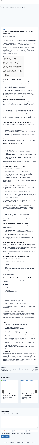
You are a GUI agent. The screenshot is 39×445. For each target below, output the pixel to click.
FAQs (6, 74)
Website (28, 430)
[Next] (36, 391)
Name (3, 430)
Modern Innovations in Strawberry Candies (12, 67)
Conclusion (7, 75)
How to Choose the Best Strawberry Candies (13, 70)
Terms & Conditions (25, 442)
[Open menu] (37, 2)
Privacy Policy (12, 442)
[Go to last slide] (3, 391)
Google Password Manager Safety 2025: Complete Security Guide (9, 369)
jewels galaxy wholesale (8, 36)
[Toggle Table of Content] (22, 57)
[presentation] (9, 385)
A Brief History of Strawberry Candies (11, 59)
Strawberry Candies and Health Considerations (13, 66)
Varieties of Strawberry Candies (10, 62)
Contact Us (32, 442)
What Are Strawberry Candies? (10, 58)
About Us (18, 442)
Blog (4, 29)
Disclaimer (6, 442)
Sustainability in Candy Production (11, 72)
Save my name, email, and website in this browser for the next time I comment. (16, 433)
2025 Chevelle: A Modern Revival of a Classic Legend (30, 369)
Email (15, 430)
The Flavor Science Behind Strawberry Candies (13, 61)
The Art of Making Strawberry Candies (11, 65)
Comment (4, 417)
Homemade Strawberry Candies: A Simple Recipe (13, 71)
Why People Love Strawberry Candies (11, 63)
